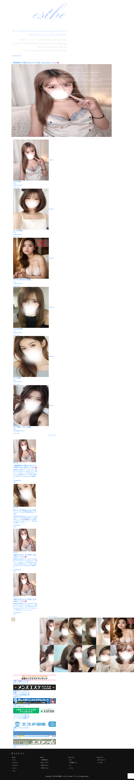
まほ (70, 760)
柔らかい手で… (45, 762)
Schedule (79, 6)
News (73, 6)
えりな (71, 768)
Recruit (107, 6)
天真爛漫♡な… (73, 762)
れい (70, 765)
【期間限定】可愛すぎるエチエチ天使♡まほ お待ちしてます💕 (35, 63)
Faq (102, 6)
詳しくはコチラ (53, 435)
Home (68, 6)
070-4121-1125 (106, 10)
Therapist (86, 6)
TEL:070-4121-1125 (16, 55)
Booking (113, 6)
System (97, 6)
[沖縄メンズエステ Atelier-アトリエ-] (19, 7)
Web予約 (118, 9)
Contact (119, 6)
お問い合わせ (101, 760)
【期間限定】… (45, 760)
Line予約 (100, 762)
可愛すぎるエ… (45, 765)
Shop (92, 6)
